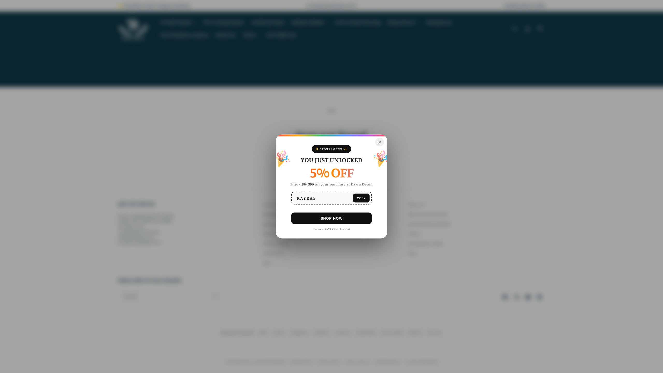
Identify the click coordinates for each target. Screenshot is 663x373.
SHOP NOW (332, 218)
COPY (361, 197)
